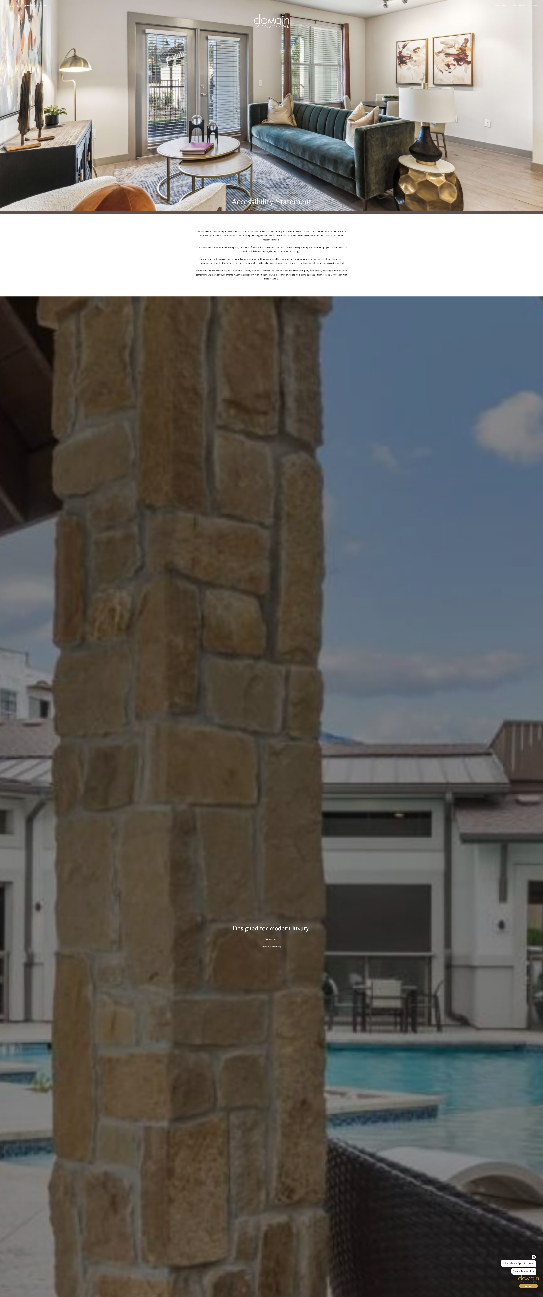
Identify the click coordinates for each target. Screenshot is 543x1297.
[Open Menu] (535, 5)
